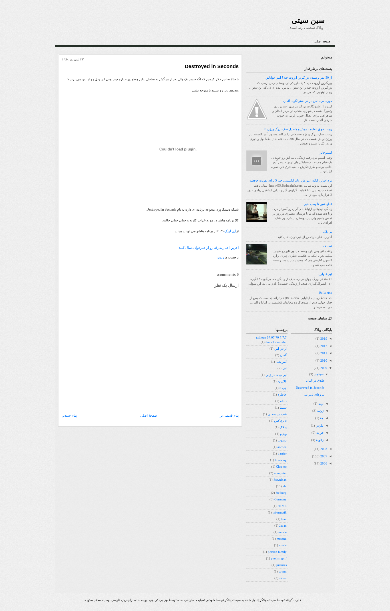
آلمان (283, 355)
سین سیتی (308, 20)
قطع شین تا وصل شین (317, 203)
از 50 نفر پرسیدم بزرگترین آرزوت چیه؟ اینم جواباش (299, 77)
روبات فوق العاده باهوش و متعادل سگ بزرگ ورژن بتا (298, 129)
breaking (281, 460)
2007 (323, 456)
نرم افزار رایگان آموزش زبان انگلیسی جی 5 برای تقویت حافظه (291, 180)
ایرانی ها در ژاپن (276, 374)
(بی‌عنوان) (325, 274)
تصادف (327, 246)
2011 (323, 353)
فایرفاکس (280, 420)
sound (283, 571)
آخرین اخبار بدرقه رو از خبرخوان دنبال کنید (209, 248)
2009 (323, 368)
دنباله (283, 401)
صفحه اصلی (322, 41)
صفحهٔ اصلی (148, 415)
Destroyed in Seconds (212, 66)
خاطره (282, 394)
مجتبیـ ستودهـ (92, 600)
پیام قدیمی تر (229, 415)
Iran (284, 519)
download (280, 479)
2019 (323, 338)
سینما (283, 407)
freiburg (281, 492)
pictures (281, 565)
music (283, 545)
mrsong (282, 538)
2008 (323, 449)
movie (282, 532)
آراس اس (280, 348)
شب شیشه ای (277, 414)
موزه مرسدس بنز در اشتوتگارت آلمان (307, 101)
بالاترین (282, 381)
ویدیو (220, 257)
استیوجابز (326, 152)
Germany (280, 499)
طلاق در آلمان (315, 380)
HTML (282, 506)
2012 (323, 346)
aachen (282, 447)
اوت (320, 403)
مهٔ (321, 418)
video (283, 578)
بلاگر (263, 600)
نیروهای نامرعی (314, 394)
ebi (285, 486)
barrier (282, 453)
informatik (280, 512)
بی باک (327, 231)
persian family (277, 551)
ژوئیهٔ (319, 410)
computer (280, 473)
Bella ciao (325, 292)
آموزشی (281, 361)
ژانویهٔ (319, 440)
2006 (323, 463)
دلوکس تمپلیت (205, 600)
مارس (319, 425)
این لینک (230, 231)
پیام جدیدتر (69, 415)
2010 (323, 360)
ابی (284, 368)
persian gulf (279, 558)
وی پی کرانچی (158, 600)
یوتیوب (282, 440)
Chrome (281, 466)
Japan (283, 525)
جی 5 (283, 388)
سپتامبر (318, 374)
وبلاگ (283, 427)
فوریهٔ (319, 432)
